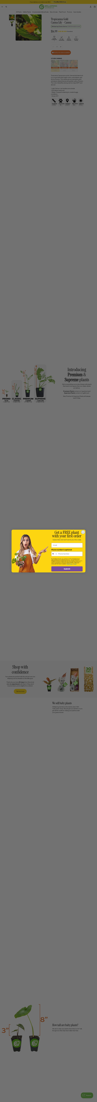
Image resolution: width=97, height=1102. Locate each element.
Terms (75, 563)
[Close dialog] (83, 532)
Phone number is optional (61, 550)
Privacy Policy (70, 563)
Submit (67, 569)
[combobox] (54, 554)
